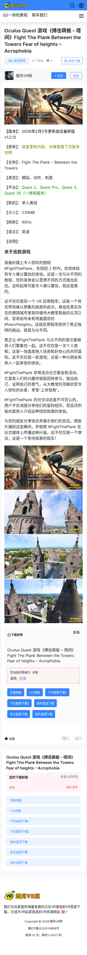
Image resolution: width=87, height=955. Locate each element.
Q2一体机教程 (15, 15)
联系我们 (39, 15)
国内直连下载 (45, 703)
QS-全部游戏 (16, 61)
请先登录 (72, 787)
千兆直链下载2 (19, 703)
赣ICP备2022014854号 (43, 928)
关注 (60, 76)
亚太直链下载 (18, 714)
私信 (76, 76)
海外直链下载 (43, 714)
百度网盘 (16, 692)
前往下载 (74, 61)
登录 (22, 678)
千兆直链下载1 (57, 692)
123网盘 (34, 692)
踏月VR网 (55, 921)
